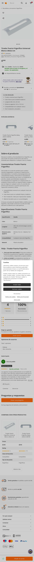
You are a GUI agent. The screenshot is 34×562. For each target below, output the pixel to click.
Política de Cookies (10, 297)
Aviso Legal (17, 300)
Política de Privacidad (23, 297)
